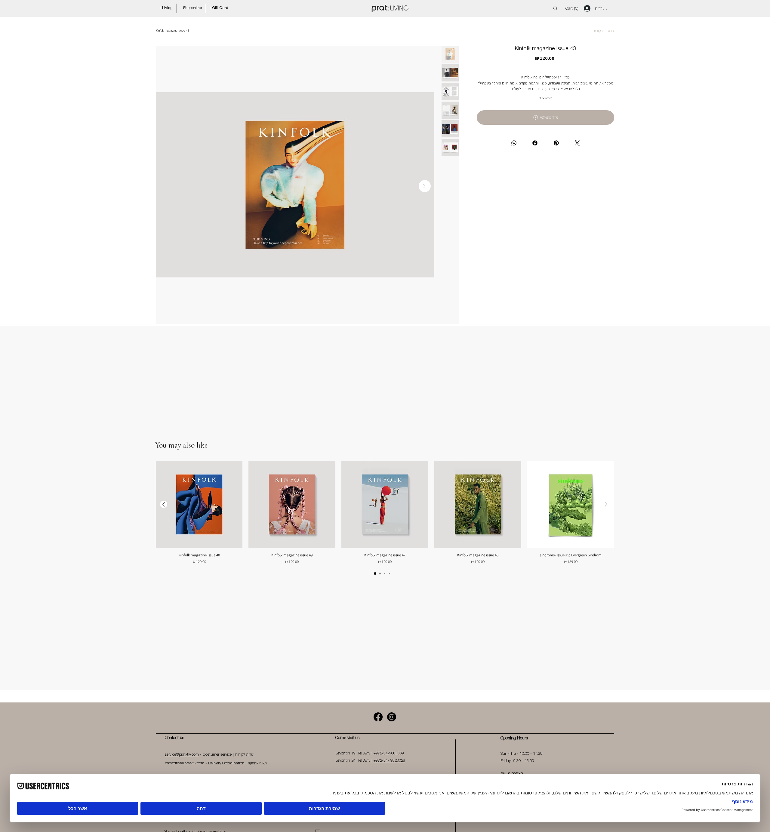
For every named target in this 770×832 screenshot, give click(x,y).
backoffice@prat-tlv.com (184, 763)
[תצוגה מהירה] (570, 504)
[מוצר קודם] (606, 504)
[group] (384, 513)
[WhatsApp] (514, 143)
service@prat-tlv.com (182, 754)
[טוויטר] (577, 143)
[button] (573, 8)
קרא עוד (545, 98)
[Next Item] (425, 186)
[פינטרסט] (556, 143)
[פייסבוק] (535, 143)
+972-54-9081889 (389, 753)
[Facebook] (378, 716)
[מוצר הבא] (163, 504)
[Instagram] (391, 716)
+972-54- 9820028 (389, 760)
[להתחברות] (585, 8)
